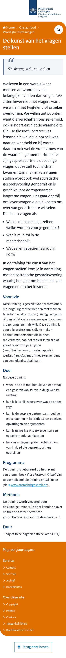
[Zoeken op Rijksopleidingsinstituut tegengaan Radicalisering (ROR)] (58, 29)
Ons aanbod (27, 27)
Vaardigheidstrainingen (19, 32)
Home (10, 27)
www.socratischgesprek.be (29, 485)
